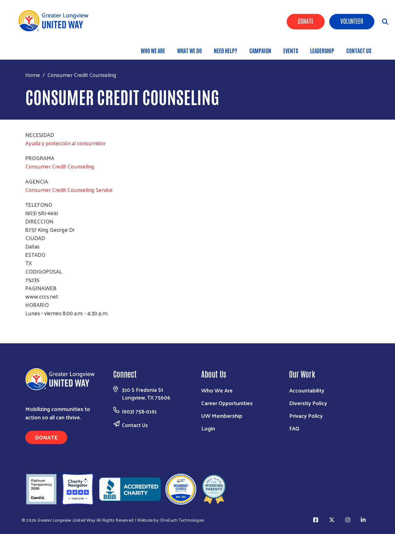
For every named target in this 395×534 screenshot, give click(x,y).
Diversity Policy (308, 403)
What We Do (189, 50)
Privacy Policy (306, 415)
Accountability (306, 390)
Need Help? (225, 50)
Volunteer (351, 21)
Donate (306, 21)
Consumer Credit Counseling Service (69, 189)
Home (32, 74)
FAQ (294, 428)
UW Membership (221, 415)
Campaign (260, 50)
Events (290, 50)
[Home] (55, 20)
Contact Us (358, 50)
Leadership (322, 50)
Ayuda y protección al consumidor (65, 143)
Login (208, 428)
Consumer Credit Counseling (59, 166)
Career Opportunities (227, 403)
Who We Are (153, 50)
